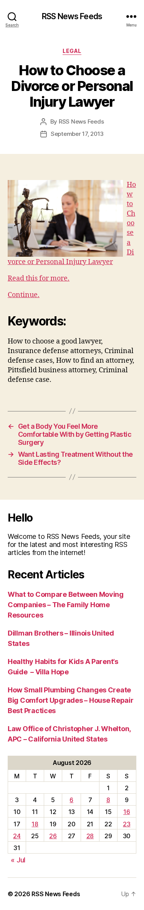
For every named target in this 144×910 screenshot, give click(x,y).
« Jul (18, 860)
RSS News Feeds (72, 16)
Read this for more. (39, 278)
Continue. (24, 295)
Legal (72, 51)
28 (90, 836)
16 (126, 812)
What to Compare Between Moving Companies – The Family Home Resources (66, 604)
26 (52, 836)
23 (126, 824)
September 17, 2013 (77, 133)
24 (16, 836)
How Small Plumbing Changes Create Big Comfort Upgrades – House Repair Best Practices (71, 700)
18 (34, 824)
